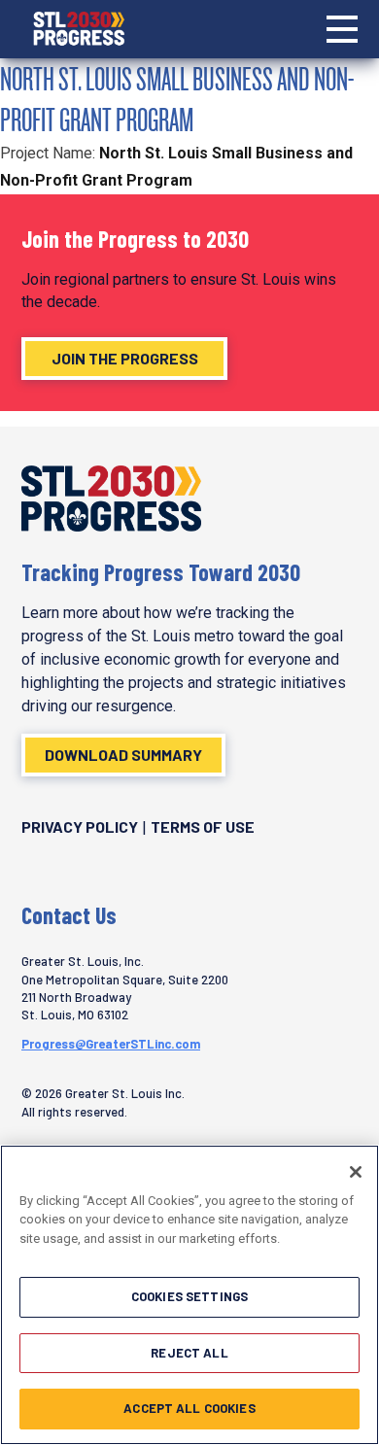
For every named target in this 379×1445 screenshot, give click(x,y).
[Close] (355, 1172)
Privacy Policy (79, 826)
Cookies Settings (189, 1296)
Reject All (189, 1352)
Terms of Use (203, 826)
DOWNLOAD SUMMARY (123, 754)
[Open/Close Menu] (342, 29)
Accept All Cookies (189, 1408)
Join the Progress (125, 358)
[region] (189, 1295)
